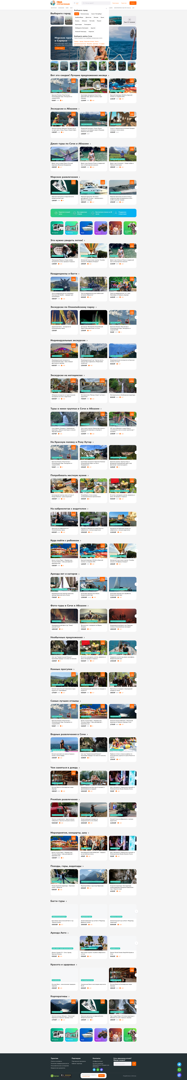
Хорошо (101, 1075)
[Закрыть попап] (106, 8)
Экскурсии (54, 7)
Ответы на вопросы (56, 1061)
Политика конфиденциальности (60, 1063)
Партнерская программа (79, 1061)
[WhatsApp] (97, 1069)
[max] (101, 1069)
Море (67, 7)
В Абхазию (61, 7)
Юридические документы (58, 1068)
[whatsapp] (179, 1070)
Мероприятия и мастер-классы (122, 7)
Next (136, 43)
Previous (50, 43)
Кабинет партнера (77, 1063)
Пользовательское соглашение (60, 1065)
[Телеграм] (94, 1069)
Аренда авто (109, 7)
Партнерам (115, 3)
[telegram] (179, 1064)
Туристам (124, 3)
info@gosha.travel (98, 1061)
